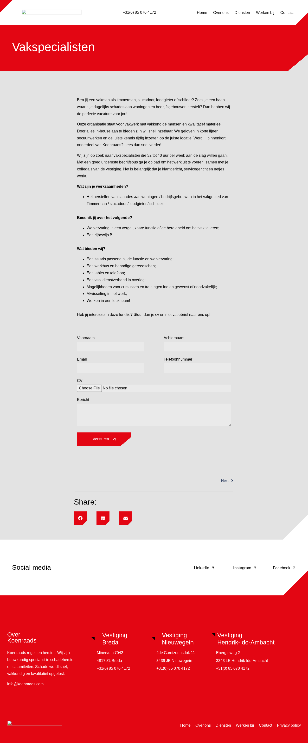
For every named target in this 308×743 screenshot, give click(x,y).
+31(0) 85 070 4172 (139, 12)
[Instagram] (255, 567)
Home (202, 13)
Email (82, 359)
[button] (80, 518)
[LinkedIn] (213, 567)
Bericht (83, 400)
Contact (287, 13)
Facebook (281, 568)
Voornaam (86, 338)
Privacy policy (289, 725)
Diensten (242, 13)
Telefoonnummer (178, 359)
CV (80, 381)
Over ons (221, 13)
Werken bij (265, 13)
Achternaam (174, 338)
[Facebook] (294, 567)
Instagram (242, 568)
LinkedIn (201, 568)
